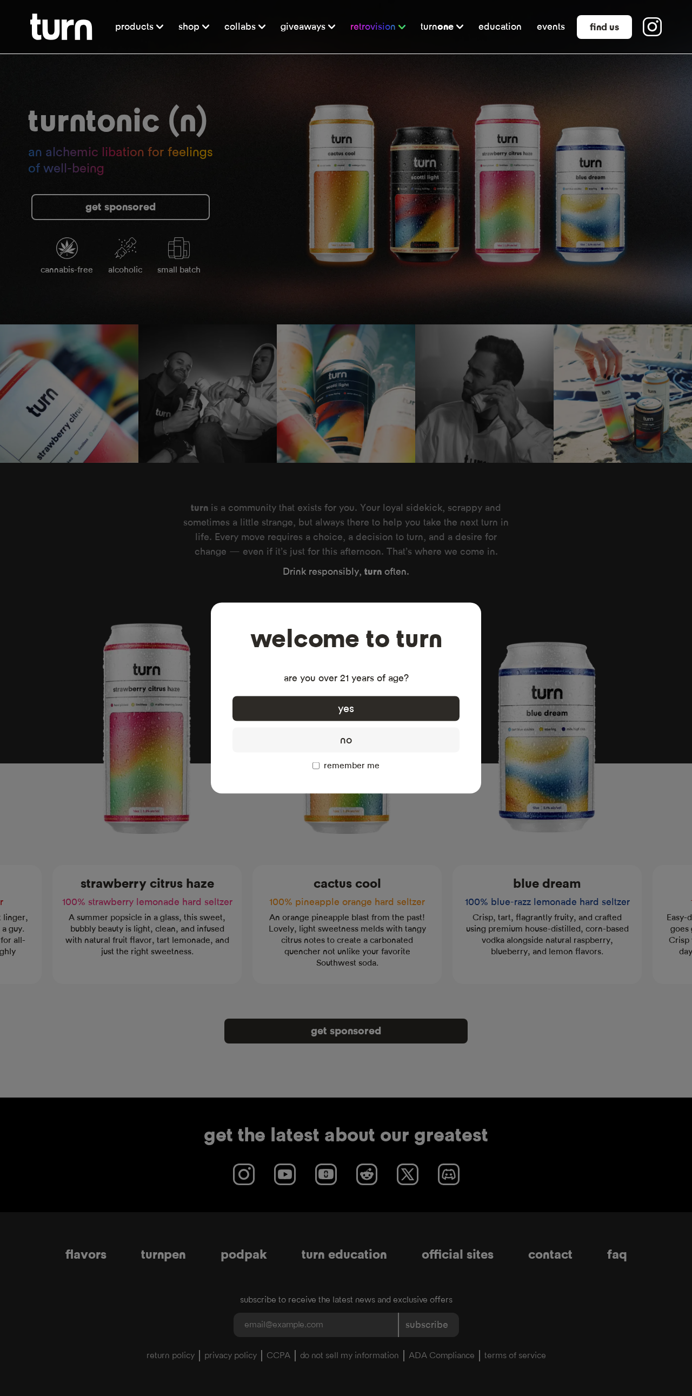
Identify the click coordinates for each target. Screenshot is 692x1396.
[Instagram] (652, 26)
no (346, 740)
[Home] (61, 27)
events (551, 26)
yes (346, 708)
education (500, 26)
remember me (352, 765)
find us (604, 27)
